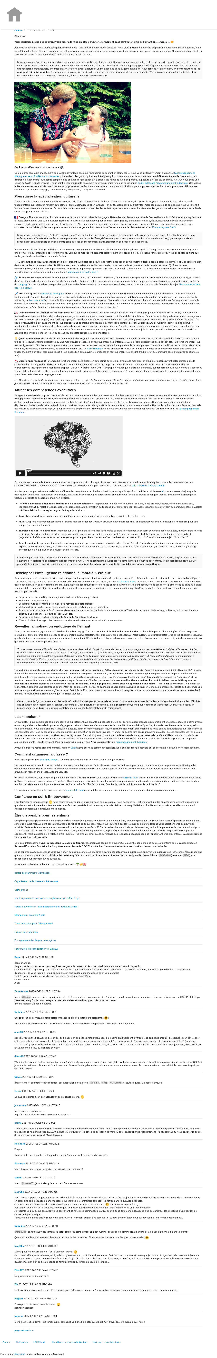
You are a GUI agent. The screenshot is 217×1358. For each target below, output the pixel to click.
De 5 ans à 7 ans (126, 581)
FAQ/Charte (39, 1342)
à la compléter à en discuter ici (148, 485)
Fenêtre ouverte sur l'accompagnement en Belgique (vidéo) (46, 906)
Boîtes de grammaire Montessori (32, 872)
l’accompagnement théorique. (131, 742)
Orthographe (21, 889)
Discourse (19, 1354)
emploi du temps (48, 759)
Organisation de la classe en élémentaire (36, 881)
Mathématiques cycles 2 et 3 (82, 272)
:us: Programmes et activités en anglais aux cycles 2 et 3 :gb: (47, 898)
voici (73, 747)
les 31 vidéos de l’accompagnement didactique (162, 183)
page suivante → (24, 1330)
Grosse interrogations (26, 932)
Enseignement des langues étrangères (35, 940)
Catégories (22, 1342)
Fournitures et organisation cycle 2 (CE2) (36, 948)
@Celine (26, 997)
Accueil (6, 1342)
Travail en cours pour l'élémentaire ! (33, 923)
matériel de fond (75, 790)
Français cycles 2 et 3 (164, 227)
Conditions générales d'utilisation (69, 1342)
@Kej (186, 855)
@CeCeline (165, 855)
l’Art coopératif (37, 300)
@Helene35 (27, 1183)
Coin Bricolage (95, 348)
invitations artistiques (52, 293)
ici (32, 249)
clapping (22, 284)
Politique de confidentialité (107, 1342)
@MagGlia (20, 1232)
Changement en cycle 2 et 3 (29, 915)
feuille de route (130, 777)
